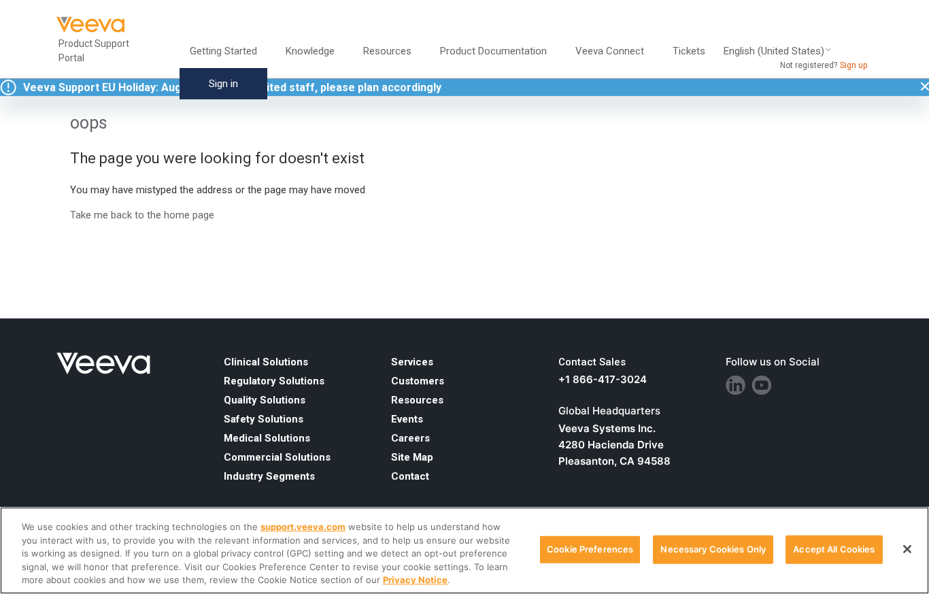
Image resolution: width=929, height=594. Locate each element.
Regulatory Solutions (274, 381)
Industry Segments (269, 476)
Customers (417, 381)
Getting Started (223, 51)
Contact (410, 476)
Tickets (689, 51)
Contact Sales (592, 362)
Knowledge (310, 51)
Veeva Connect (609, 51)
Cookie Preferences (590, 549)
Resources (417, 400)
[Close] (907, 549)
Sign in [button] (223, 84)
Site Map (412, 457)
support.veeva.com (302, 526)
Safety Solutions (263, 419)
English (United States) (774, 51)
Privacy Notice (415, 579)
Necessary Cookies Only (713, 549)
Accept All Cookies (834, 549)
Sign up (853, 65)
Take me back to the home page (142, 215)
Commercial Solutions (277, 457)
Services (412, 362)
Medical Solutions (267, 438)
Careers (410, 438)
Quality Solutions (264, 400)
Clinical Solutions (266, 362)
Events (407, 419)
